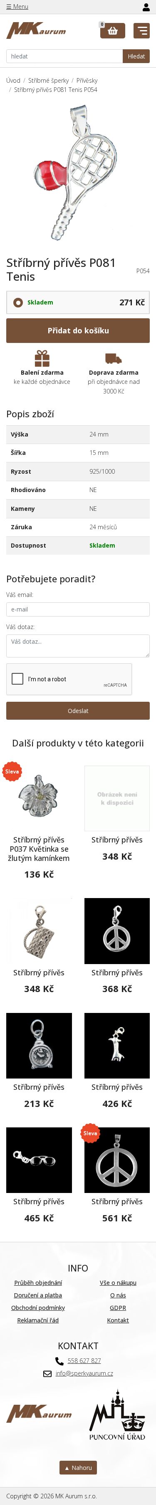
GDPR (118, 1308)
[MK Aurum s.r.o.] (39, 1413)
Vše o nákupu (118, 1283)
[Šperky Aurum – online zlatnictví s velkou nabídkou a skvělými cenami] (36, 30)
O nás (118, 1295)
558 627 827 (84, 1361)
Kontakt (118, 1320)
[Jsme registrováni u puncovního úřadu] (117, 1413)
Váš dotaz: (20, 627)
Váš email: (19, 595)
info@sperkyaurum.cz (84, 1373)
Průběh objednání (38, 1283)
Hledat (136, 56)
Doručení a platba (38, 1295)
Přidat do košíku (78, 330)
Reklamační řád (38, 1320)
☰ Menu (17, 6)
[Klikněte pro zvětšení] (78, 175)
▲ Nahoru (78, 1468)
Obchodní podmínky (38, 1308)
